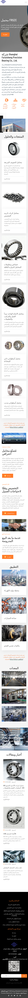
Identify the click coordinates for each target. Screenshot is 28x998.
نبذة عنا (9, 475)
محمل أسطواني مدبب (12, 403)
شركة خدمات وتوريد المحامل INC (14, 983)
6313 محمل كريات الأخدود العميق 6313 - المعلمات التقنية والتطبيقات (13, 787)
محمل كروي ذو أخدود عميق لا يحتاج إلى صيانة (14, 924)
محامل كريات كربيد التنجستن (11, 214)
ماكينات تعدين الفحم (12, 646)
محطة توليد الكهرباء (11, 590)
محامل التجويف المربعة (13, 162)
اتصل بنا (5, 33)
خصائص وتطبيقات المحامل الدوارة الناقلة (12, 265)
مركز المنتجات (10, 513)
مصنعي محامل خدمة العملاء (14, 939)
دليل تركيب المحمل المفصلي (12, 868)
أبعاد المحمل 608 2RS (9, 834)
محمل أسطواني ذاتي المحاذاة (12, 359)
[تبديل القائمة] (26, 2)
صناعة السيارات (10, 618)
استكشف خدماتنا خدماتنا (16, 427)
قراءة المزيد (7, 179)
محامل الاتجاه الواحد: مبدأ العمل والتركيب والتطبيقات (14, 316)
